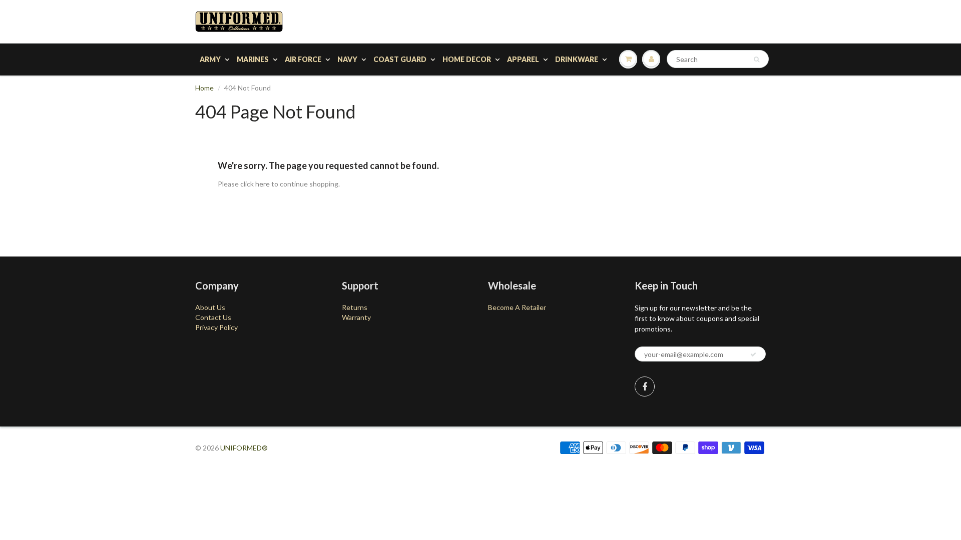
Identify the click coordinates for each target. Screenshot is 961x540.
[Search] (756, 60)
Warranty (356, 317)
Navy (347, 59)
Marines (253, 59)
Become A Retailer (517, 307)
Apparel (523, 59)
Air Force (303, 59)
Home (204, 88)
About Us (210, 307)
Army (210, 59)
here (262, 184)
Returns (354, 307)
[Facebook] (645, 386)
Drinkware (576, 59)
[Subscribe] (753, 354)
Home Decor (466, 59)
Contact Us (213, 317)
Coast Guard (399, 59)
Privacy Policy (216, 327)
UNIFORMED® (244, 448)
